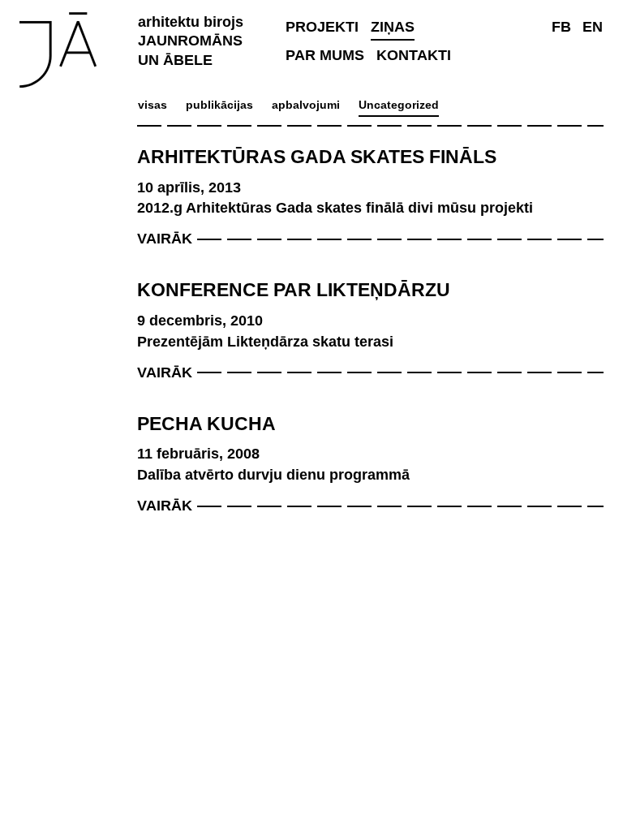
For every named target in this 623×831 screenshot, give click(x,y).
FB (561, 27)
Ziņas (393, 27)
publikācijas (219, 104)
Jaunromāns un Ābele (190, 34)
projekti (322, 27)
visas (152, 104)
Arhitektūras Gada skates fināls (316, 156)
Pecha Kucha (206, 423)
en (592, 27)
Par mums (325, 55)
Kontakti (413, 55)
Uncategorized (399, 104)
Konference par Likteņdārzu (293, 289)
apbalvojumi (306, 104)
